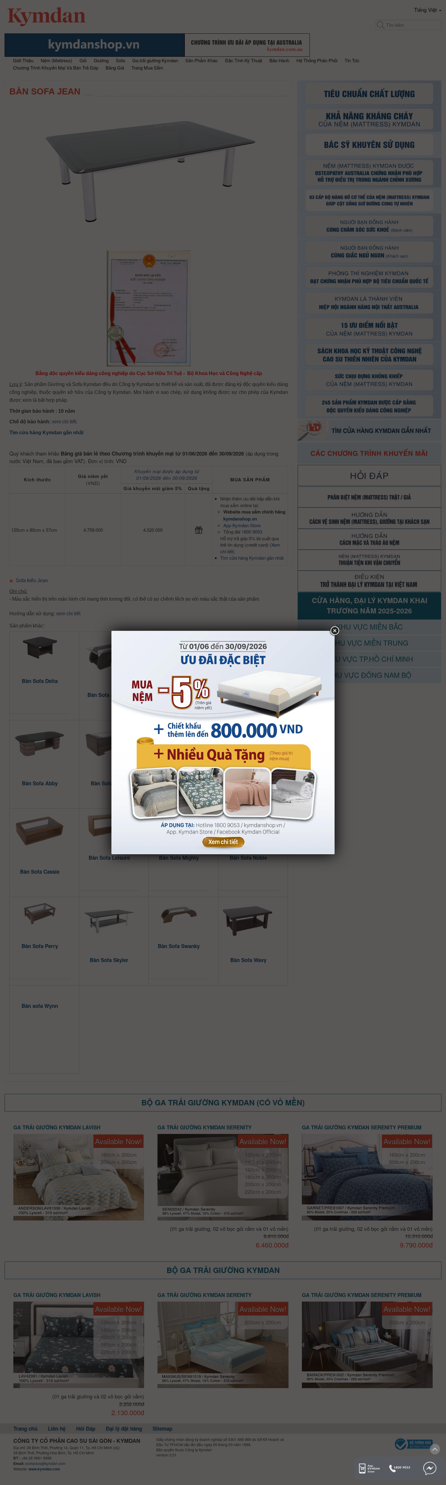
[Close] (334, 631)
